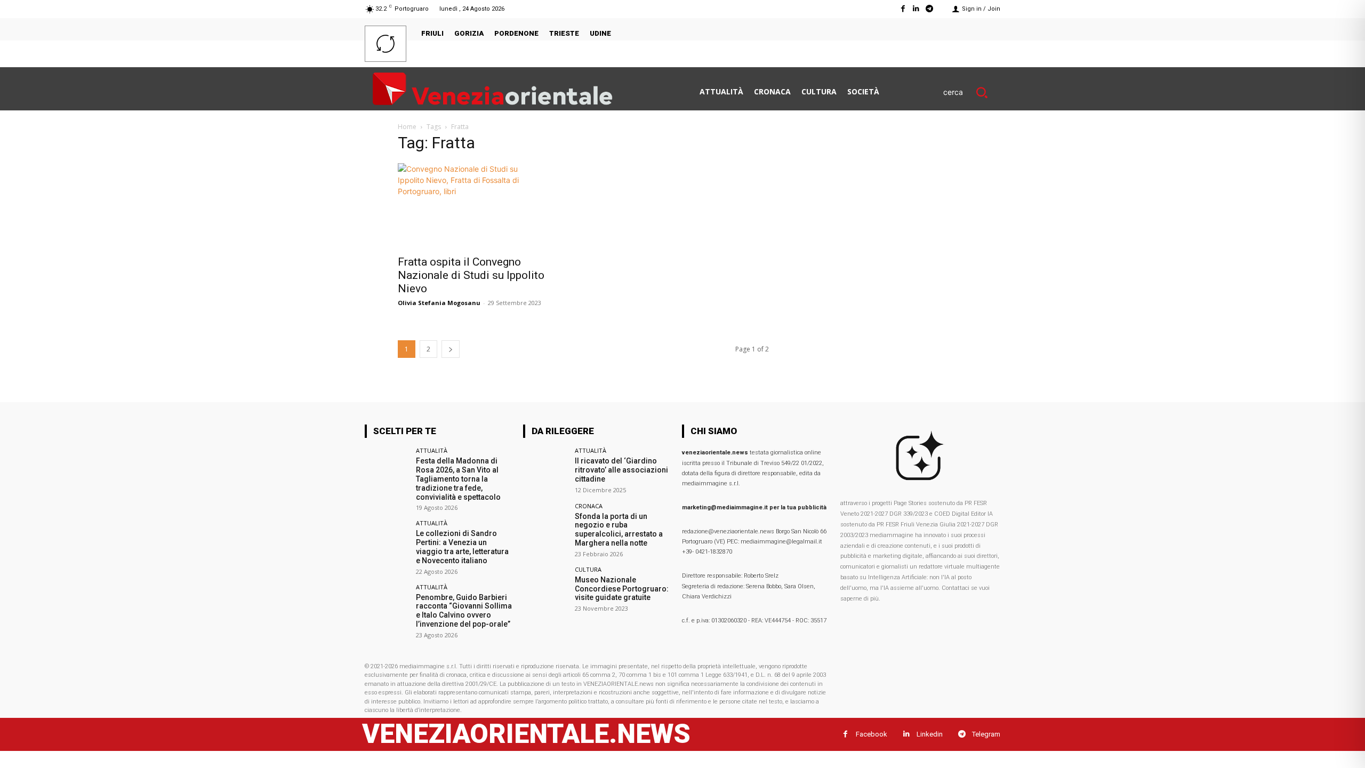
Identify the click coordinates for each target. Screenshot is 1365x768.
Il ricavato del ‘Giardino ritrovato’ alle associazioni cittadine (621, 470)
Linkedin (930, 734)
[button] (971, 92)
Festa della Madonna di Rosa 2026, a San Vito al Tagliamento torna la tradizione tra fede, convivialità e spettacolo (458, 479)
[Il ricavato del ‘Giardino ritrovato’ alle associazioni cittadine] (545, 469)
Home (407, 126)
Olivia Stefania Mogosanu (439, 303)
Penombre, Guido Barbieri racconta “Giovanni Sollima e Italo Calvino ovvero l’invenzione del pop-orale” (464, 610)
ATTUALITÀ (431, 450)
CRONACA (589, 506)
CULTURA (588, 569)
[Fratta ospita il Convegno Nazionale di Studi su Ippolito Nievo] (484, 206)
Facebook (871, 734)
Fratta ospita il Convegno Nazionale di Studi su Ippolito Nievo (471, 275)
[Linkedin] (916, 8)
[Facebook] (902, 8)
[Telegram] (929, 8)
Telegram (986, 734)
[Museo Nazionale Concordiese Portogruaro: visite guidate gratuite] (545, 588)
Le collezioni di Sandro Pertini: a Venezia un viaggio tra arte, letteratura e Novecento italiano (462, 546)
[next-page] (450, 349)
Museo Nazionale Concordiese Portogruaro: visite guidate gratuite (622, 588)
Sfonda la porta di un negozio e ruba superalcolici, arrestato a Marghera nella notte (619, 529)
